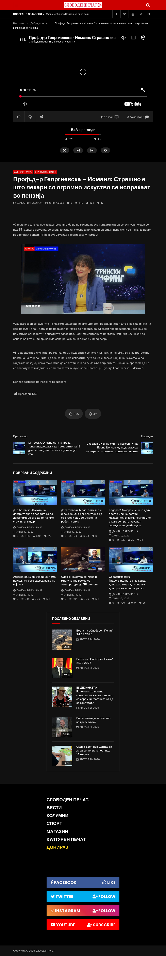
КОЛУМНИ (57, 815)
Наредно (147, 436)
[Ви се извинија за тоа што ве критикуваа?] (62, 727)
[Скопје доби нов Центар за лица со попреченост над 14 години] (62, 756)
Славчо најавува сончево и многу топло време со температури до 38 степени (79, 580)
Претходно (20, 436)
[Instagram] (141, 14)
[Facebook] (116, 14)
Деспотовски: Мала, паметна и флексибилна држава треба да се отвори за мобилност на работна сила (81, 516)
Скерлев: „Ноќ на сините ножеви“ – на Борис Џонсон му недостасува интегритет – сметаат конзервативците (112, 447)
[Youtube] (133, 14)
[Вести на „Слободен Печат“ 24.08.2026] (62, 640)
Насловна (18, 23)
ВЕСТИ (54, 807)
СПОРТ (54, 823)
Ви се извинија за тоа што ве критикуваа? (93, 720)
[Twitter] (124, 14)
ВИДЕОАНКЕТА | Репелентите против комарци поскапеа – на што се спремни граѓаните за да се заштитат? (94, 695)
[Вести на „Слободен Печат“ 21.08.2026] (62, 668)
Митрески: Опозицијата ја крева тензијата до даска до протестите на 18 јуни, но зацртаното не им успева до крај (54, 448)
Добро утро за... (40, 23)
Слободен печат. (68, 800)
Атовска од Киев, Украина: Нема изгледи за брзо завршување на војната (34, 580)
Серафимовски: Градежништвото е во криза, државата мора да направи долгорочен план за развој (127, 582)
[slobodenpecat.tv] (83, 5)
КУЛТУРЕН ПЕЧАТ (66, 839)
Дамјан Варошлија (29, 203)
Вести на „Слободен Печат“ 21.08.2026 (94, 661)
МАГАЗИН (57, 831)
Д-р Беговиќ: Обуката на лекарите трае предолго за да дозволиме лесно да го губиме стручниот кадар (33, 516)
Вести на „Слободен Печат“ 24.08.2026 (94, 632)
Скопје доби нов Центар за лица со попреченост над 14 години (68, 14)
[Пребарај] (148, 5)
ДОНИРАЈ (57, 847)
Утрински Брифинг (45, 171)
